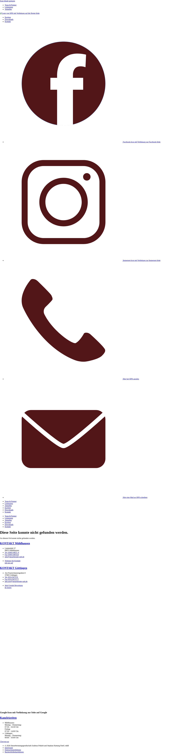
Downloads (9, 19)
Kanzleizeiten (8, 717)
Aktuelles (8, 9)
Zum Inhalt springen (7, 1)
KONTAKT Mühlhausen (15, 543)
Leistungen (9, 7)
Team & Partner (10, 5)
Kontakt (8, 22)
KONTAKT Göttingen (13, 567)
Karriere (8, 17)
